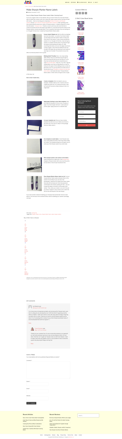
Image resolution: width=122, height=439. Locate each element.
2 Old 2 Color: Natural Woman (81, 93)
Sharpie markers (57, 214)
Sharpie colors (38, 214)
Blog (58, 435)
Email (28, 388)
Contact (80, 435)
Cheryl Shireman (39, 328)
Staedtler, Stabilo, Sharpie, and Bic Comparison (60, 427)
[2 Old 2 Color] (28, 3)
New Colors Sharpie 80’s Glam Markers (31, 426)
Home (41, 435)
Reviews (53, 435)
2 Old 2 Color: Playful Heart (81, 48)
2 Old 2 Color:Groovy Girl (81, 63)
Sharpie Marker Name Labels (48, 214)
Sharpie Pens (66, 159)
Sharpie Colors (38, 26)
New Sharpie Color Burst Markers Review (59, 429)
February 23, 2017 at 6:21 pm (39, 308)
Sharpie (33, 214)
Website (28, 395)
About (76, 435)
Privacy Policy (63, 435)
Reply (30, 323)
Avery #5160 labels (50, 62)
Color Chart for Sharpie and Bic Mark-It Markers (45, 22)
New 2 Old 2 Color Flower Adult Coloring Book (33, 417)
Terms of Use (70, 435)
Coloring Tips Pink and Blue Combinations (32, 423)
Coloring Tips (34, 212)
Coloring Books (47, 435)
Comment (29, 360)
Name (28, 381)
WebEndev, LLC (71, 437)
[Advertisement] (48, 290)
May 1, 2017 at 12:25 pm (40, 330)
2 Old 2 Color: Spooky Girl (81, 78)
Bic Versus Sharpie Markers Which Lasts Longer (60, 417)
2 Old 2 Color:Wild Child (26, 227)
